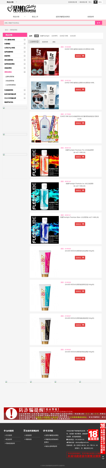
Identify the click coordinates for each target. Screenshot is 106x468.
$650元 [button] (79, 157)
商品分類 (9, 2)
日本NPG (55, 36)
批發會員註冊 (72, 2)
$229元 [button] (79, 89)
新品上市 (35, 16)
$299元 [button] (79, 258)
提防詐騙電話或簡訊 (63, 16)
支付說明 (9, 435)
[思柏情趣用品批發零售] (21, 8)
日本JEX (73, 36)
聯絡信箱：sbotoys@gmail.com (78, 442)
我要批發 (28, 439)
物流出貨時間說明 (51, 446)
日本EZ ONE (64, 36)
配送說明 (9, 439)
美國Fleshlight (44, 36)
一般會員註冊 (82, 2)
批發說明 (91, 16)
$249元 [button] (79, 56)
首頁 (6, 30)
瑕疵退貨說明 (10, 443)
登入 (90, 2)
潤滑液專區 (13, 30)
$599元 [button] (79, 123)
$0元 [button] (100, 2)
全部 (36, 36)
